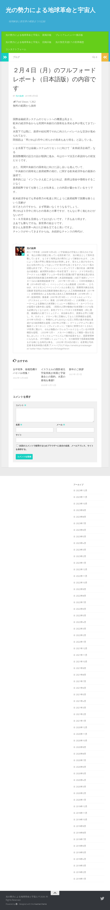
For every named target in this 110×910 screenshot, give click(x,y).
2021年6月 (81, 688)
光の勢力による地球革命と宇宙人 (51, 10)
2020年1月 (81, 800)
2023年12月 (81, 490)
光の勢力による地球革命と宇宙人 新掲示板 (28, 35)
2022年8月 (81, 596)
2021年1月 (81, 721)
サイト (19, 435)
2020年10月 (81, 740)
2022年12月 (81, 569)
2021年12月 (81, 648)
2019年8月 (81, 832)
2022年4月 (81, 622)
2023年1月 (81, 563)
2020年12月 (81, 727)
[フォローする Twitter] (102, 899)
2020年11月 (81, 734)
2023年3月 (81, 549)
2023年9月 (81, 510)
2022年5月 (81, 615)
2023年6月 (81, 530)
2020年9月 (81, 747)
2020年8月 (81, 753)
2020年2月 (81, 793)
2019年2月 (81, 872)
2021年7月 (81, 681)
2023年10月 (81, 503)
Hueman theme (40, 904)
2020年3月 (81, 786)
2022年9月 (81, 589)
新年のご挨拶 (76, 369)
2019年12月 (81, 806)
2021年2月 (81, 714)
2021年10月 (81, 661)
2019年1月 (81, 879)
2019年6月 (81, 846)
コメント (21, 405)
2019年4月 (81, 859)
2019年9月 (81, 826)
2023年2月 (81, 556)
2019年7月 (81, 839)
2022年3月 (81, 628)
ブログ (16, 57)
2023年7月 (81, 523)
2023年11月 (81, 497)
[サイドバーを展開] (5, 57)
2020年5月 (81, 773)
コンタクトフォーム (16, 49)
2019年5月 (81, 852)
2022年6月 (81, 609)
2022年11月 (81, 576)
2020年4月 (81, 780)
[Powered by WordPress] (16, 904)
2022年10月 (81, 582)
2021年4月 (81, 701)
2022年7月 (81, 602)
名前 (19, 425)
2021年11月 (81, 655)
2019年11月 (81, 813)
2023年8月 (81, 517)
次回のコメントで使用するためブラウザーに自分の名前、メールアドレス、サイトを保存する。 (54, 448)
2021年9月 (81, 668)
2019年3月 (81, 865)
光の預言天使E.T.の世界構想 (69, 42)
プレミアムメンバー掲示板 (69, 35)
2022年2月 (81, 635)
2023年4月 (81, 543)
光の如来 (20, 96)
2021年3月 (81, 707)
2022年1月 (81, 642)
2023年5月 (81, 536)
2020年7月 (81, 760)
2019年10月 (81, 819)
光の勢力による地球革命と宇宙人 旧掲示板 (28, 42)
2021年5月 (81, 694)
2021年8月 (81, 674)
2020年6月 (81, 767)
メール (61, 425)
